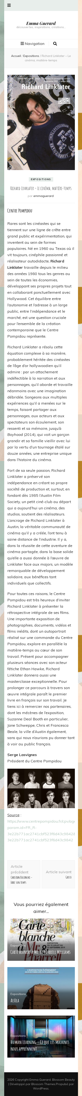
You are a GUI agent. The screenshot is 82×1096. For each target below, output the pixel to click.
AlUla (15, 1000)
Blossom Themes (43, 1084)
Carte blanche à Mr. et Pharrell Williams (40, 952)
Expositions (41, 179)
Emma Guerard (41, 23)
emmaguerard (43, 196)
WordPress (41, 1088)
